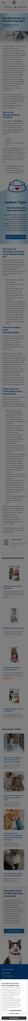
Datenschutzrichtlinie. (16, 1010)
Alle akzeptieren (14, 1018)
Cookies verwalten (14, 1013)
